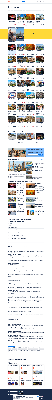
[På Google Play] (21, 391)
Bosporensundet (10, 223)
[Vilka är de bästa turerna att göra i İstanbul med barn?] (43, 235)
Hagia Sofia (9, 225)
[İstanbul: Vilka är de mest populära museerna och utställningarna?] (43, 246)
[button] (12, 20)
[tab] (11, 346)
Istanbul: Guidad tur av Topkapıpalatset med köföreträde (13, 365)
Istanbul (11, 255)
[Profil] (43, 0)
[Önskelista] (38, 0)
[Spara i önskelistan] (15, 14)
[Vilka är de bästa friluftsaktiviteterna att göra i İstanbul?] (43, 238)
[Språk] (40, 0)
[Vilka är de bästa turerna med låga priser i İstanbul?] (43, 244)
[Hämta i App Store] (21, 394)
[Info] (10, 43)
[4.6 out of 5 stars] (9, 363)
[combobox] (16, 1)
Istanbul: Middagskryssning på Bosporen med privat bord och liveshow (25, 365)
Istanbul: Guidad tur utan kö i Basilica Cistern (13, 319)
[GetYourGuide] (9, 1)
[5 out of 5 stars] (13, 377)
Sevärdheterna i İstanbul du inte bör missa (12, 227)
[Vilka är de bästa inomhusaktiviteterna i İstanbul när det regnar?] (43, 241)
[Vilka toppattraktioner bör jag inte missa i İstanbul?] (43, 221)
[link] (12, 20)
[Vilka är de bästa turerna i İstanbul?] (43, 230)
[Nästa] (44, 20)
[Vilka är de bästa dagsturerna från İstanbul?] (43, 232)
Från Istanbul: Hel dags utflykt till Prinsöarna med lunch (38, 365)
